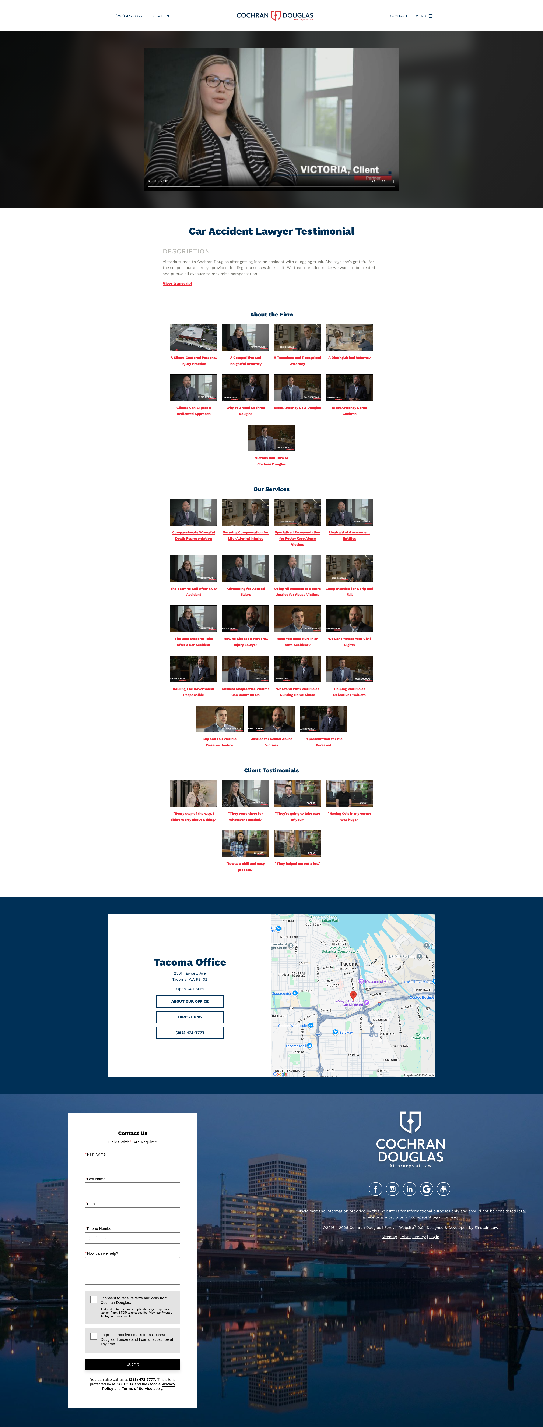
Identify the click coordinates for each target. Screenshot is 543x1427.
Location (159, 16)
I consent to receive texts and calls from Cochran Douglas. (136, 1307)
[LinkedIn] (409, 1189)
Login (434, 1237)
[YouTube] (443, 1189)
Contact (399, 16)
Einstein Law (486, 1227)
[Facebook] (375, 1189)
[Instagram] (392, 1189)
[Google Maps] (426, 1189)
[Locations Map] (353, 995)
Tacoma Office (190, 962)
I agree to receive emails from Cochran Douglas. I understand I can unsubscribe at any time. (137, 1339)
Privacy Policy (413, 1237)
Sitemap (389, 1237)
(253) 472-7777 (142, 1379)
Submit (133, 1364)
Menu (420, 16)
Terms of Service (137, 1389)
